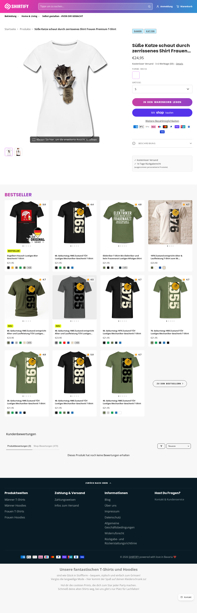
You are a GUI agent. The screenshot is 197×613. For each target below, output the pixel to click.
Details (179, 63)
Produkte (25, 29)
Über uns (111, 505)
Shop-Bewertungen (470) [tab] (46, 446)
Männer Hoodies (15, 505)
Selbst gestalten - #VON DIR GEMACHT (62, 16)
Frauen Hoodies (15, 517)
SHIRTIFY (134, 557)
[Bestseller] (170, 383)
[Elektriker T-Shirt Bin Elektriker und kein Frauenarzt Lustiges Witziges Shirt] (104, 223)
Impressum (112, 511)
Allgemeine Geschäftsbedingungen (120, 525)
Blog (108, 499)
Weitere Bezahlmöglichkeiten (162, 121)
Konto (164, 6)
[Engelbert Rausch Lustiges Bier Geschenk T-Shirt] (9, 223)
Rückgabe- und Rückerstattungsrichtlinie (121, 541)
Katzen (150, 31)
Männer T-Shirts (15, 499)
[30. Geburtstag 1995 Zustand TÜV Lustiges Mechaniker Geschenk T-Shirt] (9, 373)
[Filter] (161, 446)
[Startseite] (16, 6)
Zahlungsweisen (65, 499)
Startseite (10, 29)
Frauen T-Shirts (14, 511)
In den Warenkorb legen (162, 102)
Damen (138, 31)
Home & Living (29, 16)
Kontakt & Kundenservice (169, 499)
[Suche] (149, 6)
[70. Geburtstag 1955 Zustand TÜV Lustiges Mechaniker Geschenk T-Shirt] (152, 298)
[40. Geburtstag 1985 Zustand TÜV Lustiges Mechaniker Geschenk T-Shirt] (56, 373)
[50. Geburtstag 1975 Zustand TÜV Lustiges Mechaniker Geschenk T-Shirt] (104, 298)
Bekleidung (10, 16)
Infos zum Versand (67, 505)
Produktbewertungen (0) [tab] (19, 446)
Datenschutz (113, 517)
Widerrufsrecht (114, 533)
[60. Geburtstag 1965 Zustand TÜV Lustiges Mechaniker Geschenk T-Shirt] (56, 223)
